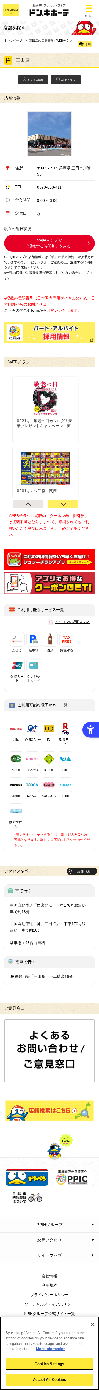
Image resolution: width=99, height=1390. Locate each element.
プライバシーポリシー (49, 1295)
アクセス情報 (35, 79)
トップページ (13, 40)
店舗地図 (83, 871)
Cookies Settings (49, 1364)
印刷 (88, 44)
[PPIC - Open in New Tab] (72, 1183)
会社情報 (49, 1276)
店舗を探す (49, 1110)
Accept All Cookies (49, 1380)
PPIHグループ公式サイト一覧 (49, 1313)
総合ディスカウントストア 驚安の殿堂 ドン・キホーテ (49, 10)
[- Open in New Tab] (49, 566)
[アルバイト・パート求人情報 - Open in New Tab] (49, 332)
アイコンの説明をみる (72, 622)
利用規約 (49, 1285)
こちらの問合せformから (25, 310)
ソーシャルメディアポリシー (49, 1304)
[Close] (92, 1325)
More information (50, 1349)
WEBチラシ (68, 79)
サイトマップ (49, 1255)
